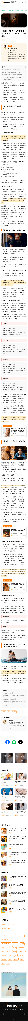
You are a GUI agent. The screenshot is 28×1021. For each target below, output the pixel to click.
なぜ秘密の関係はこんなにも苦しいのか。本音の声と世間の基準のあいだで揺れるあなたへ (20, 814)
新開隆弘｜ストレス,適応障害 (8, 699)
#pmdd (3, 924)
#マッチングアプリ (6, 943)
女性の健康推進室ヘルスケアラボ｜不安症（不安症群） (13, 695)
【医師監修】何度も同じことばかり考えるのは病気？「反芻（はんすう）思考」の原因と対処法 (20, 799)
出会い (25, 6)
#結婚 (3, 963)
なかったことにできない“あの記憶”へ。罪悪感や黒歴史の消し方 (6, 783)
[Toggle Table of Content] (23, 67)
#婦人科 (8, 951)
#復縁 (14, 951)
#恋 (8, 711)
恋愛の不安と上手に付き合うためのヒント (13, 74)
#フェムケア (21, 936)
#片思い (14, 711)
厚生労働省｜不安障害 (7, 693)
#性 (25, 951)
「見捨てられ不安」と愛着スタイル (12, 72)
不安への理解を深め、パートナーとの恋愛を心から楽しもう (13, 78)
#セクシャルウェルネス (19, 928)
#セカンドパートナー (6, 928)
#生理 (21, 959)
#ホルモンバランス (15, 939)
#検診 (10, 959)
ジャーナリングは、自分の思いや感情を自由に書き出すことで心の (18, 532)
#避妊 (8, 963)
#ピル (14, 936)
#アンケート (16, 924)
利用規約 (21, 1009)
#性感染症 (4, 955)
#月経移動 (4, 959)
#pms (9, 924)
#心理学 (3, 711)
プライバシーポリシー (14, 1009)
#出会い (3, 947)
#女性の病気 (21, 947)
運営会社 (6, 1009)
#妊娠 (3, 951)
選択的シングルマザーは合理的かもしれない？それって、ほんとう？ (20, 783)
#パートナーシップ (6, 936)
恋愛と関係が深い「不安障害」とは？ (12, 70)
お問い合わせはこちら (14, 1014)
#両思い (22, 943)
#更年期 (21, 955)
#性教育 (10, 955)
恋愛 (19, 6)
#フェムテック (5, 939)
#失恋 (14, 947)
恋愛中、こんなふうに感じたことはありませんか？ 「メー (18, 432)
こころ (13, 6)
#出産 (9, 947)
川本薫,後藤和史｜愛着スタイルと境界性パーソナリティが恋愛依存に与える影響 (14, 702)
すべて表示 (5, 705)
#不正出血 (15, 943)
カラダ (7, 6)
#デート (14, 932)
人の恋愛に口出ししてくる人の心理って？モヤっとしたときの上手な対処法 (6, 799)
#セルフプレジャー (6, 932)
